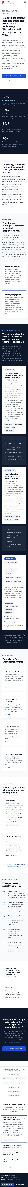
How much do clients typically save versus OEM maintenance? (12, 1146)
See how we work (14, 81)
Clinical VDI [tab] (8, 566)
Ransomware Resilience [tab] (11, 562)
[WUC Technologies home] (8, 2)
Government (17, 864)
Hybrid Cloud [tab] (9, 573)
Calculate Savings (19, 1184)
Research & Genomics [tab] (11, 569)
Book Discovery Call (6, 1184)
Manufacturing (17, 866)
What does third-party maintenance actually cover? (11, 1118)
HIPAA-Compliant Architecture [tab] (13, 577)
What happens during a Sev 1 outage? (11, 1160)
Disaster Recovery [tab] (10, 558)
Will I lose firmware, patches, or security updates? (12, 1153)
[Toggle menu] (25, 2)
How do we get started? (10, 1167)
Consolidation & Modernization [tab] (13, 581)
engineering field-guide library (14, 642)
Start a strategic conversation (14, 75)
